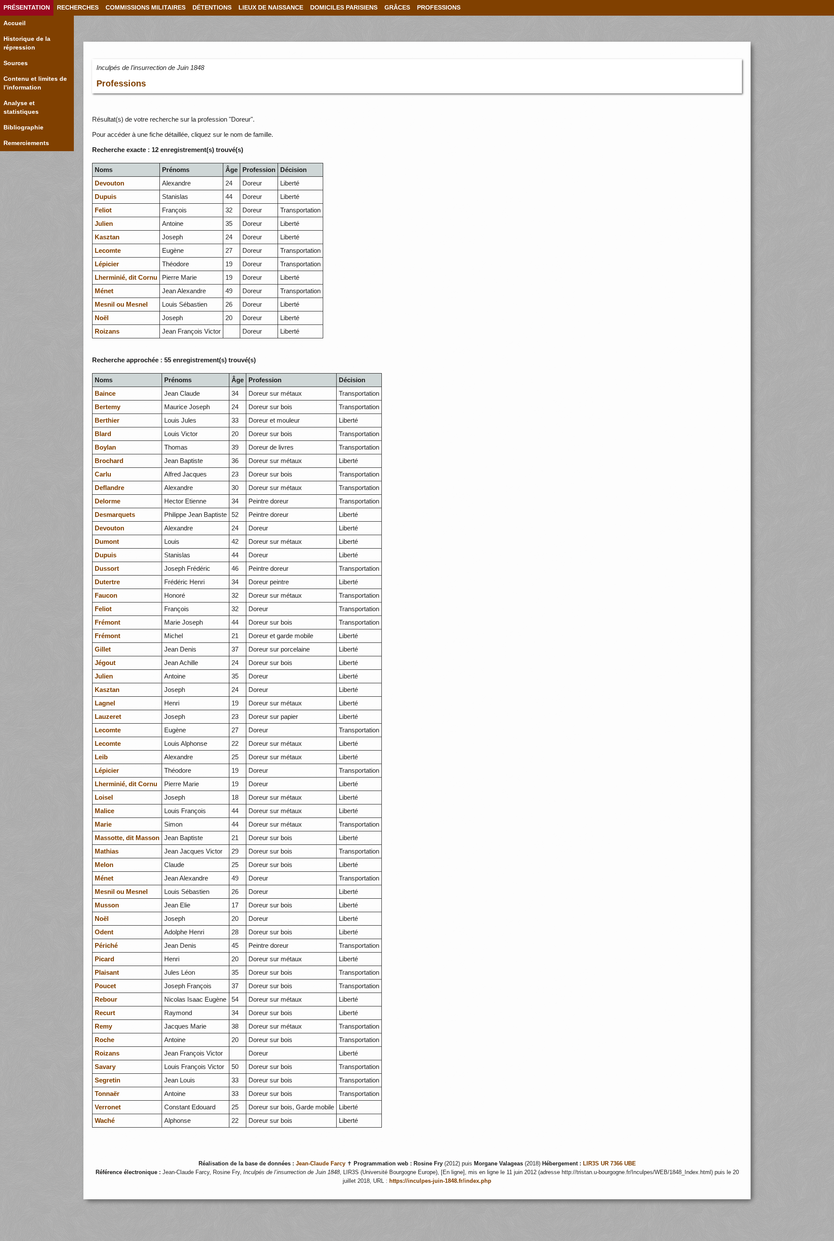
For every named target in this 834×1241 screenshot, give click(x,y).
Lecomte (108, 250)
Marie (103, 824)
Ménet (104, 291)
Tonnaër (107, 1093)
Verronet (108, 1107)
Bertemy (107, 406)
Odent (104, 932)
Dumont (107, 541)
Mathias (107, 851)
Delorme (107, 501)
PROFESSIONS (438, 7)
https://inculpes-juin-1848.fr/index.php (440, 1181)
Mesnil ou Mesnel (121, 304)
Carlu (103, 474)
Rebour (106, 999)
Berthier (107, 420)
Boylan (105, 447)
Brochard (109, 460)
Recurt (105, 1012)
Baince (105, 393)
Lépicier (107, 264)
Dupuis (105, 196)
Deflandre (109, 487)
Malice (104, 810)
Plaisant (107, 972)
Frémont (107, 622)
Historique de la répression (26, 43)
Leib (101, 757)
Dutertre (107, 582)
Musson (107, 905)
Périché (106, 945)
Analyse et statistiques (21, 107)
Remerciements (26, 143)
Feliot (103, 210)
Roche (104, 1039)
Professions (121, 83)
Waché (105, 1120)
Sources (15, 63)
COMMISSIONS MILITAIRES (145, 7)
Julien (104, 223)
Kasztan (107, 237)
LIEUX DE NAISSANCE (270, 7)
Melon (104, 864)
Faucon (106, 595)
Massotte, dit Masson (127, 837)
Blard (103, 433)
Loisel (104, 797)
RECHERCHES (78, 7)
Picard (104, 959)
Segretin (107, 1080)
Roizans (107, 331)
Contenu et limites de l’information (35, 83)
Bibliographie (23, 127)
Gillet (103, 649)
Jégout (105, 662)
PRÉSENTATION (26, 7)
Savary (105, 1066)
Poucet (105, 985)
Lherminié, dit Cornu (126, 277)
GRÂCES (397, 7)
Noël (102, 317)
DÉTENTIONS (212, 7)
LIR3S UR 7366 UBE (609, 1164)
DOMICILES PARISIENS (343, 7)
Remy (103, 1026)
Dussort (107, 568)
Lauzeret (108, 716)
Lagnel (105, 703)
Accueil (14, 23)
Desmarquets (115, 514)
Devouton (109, 183)
